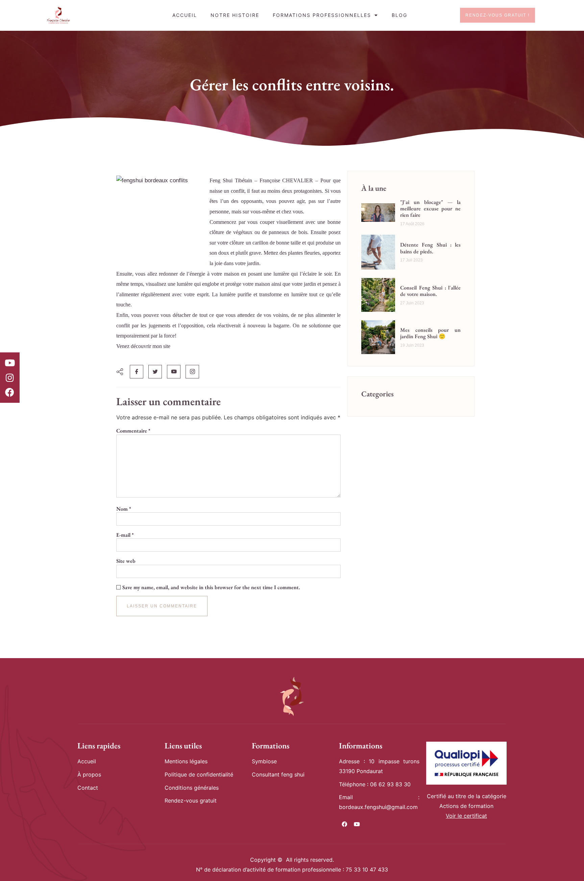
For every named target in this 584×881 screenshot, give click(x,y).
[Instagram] (9, 377)
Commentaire (133, 431)
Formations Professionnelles (322, 15)
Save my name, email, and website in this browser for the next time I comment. (211, 587)
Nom (123, 509)
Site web (126, 561)
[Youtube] (9, 362)
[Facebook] (9, 392)
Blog (399, 15)
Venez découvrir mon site (143, 346)
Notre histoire (235, 15)
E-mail (125, 535)
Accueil (184, 15)
